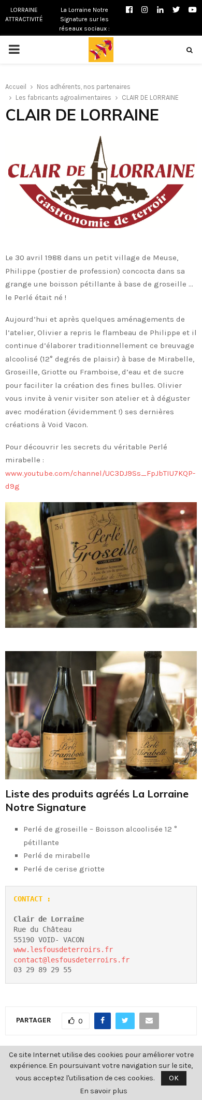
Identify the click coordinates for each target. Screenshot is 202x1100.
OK (174, 1078)
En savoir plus (103, 1091)
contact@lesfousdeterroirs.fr (71, 960)
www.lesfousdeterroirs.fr (63, 949)
